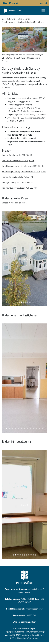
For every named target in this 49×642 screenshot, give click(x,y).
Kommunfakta (19, 628)
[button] (3, 258)
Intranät (35, 634)
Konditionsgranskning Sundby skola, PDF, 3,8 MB (23, 165)
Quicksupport (33, 638)
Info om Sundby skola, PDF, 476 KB (17, 154)
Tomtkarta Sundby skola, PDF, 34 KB (17, 176)
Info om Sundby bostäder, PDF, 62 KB (18, 160)
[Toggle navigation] (43, 10)
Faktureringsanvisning (34, 631)
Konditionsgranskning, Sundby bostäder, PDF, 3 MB (24, 171)
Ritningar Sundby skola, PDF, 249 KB (17, 182)
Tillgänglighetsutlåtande (14, 631)
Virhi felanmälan (19, 638)
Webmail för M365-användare (18, 634)
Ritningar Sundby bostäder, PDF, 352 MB (19, 187)
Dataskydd (30, 628)
